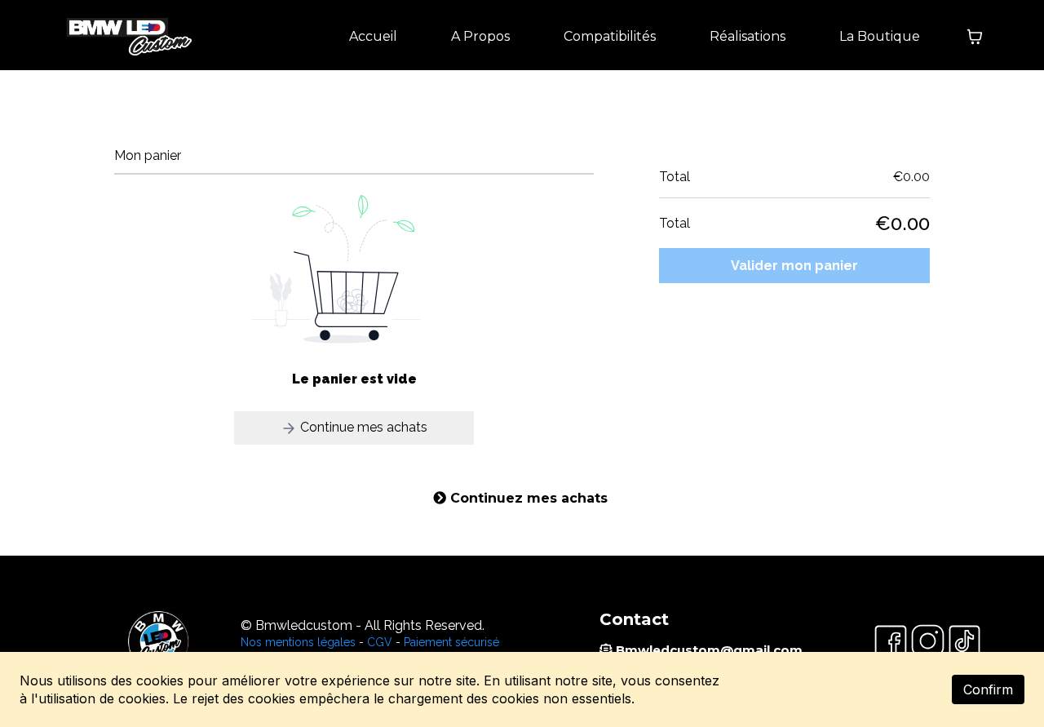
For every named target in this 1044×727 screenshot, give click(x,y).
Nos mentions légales (298, 642)
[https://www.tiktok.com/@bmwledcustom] (964, 641)
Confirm (988, 689)
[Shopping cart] (975, 37)
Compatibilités (610, 36)
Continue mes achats (362, 427)
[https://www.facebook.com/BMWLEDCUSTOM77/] (890, 641)
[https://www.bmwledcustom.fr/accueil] (126, 36)
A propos (480, 36)
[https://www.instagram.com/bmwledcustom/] (927, 641)
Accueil (373, 36)
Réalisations (747, 36)
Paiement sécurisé (451, 642)
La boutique (879, 36)
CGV (379, 642)
